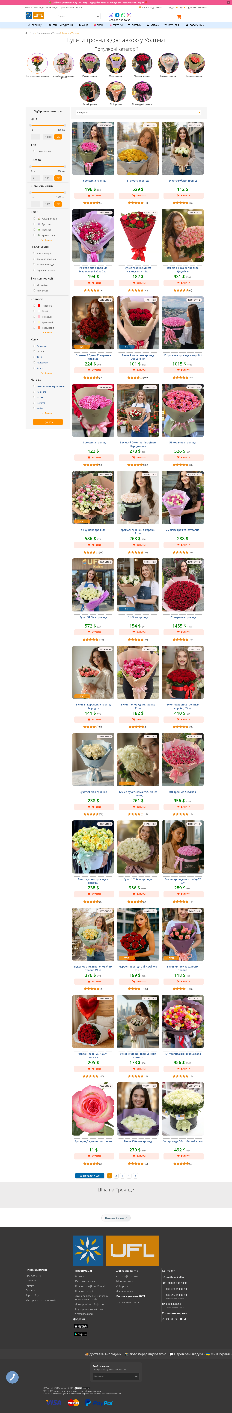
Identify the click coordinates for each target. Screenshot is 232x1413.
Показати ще (91, 1175)
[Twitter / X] (176, 1319)
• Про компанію (66, 7)
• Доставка (45, 7)
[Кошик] (180, 17)
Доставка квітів (124, 1291)
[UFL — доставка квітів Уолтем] (35, 15)
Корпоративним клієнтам (89, 1308)
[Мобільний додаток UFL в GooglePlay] (81, 1334)
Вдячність (42, 391)
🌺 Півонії (99, 25)
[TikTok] (185, 1319)
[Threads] (172, 1319)
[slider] (30, 125)
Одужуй (41, 402)
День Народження (62, 25)
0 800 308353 (173, 1303)
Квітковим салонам (85, 1281)
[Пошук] (97, 15)
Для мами (42, 346)
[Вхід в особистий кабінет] (189, 7)
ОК (58, 136)
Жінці (39, 357)
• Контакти (77, 7)
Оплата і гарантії (32, 7)
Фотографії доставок (127, 1276)
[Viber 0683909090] (111, 16)
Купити (96, 195)
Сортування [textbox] (83, 112)
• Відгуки (54, 7)
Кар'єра (30, 1285)
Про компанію (33, 1275)
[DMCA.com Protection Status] (82, 1388)
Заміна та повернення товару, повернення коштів (91, 1297)
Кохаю (40, 397)
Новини (79, 1276)
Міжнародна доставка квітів (41, 1300)
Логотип (30, 1290)
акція (85, 25)
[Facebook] (167, 1319)
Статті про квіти (84, 1313)
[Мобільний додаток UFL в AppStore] (81, 1325)
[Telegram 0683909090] (117, 16)
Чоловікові (42, 362)
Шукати (48, 422)
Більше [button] (48, 239)
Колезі (40, 368)
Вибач (40, 408)
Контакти (31, 1280)
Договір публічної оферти (89, 1304)
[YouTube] (181, 1319)
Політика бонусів (84, 1291)
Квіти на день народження (51, 386)
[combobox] (138, 112)
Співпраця (122, 1286)
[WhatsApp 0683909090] (123, 16)
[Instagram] (129, 16)
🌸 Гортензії (115, 25)
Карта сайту (32, 1295)
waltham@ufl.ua (175, 1277)
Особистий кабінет (198, 7)
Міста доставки (124, 1281)
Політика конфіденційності (89, 1286)
